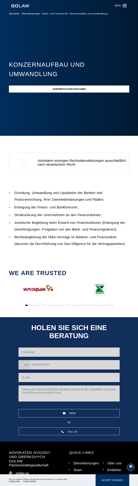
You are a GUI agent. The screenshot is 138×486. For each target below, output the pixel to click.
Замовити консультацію (69, 89)
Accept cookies (112, 480)
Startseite (14, 13)
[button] (124, 271)
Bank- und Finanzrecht (55, 13)
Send (72, 413)
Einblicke (114, 470)
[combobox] (24, 364)
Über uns (114, 463)
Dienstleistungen (31, 13)
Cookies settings (29, 481)
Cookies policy (14, 481)
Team (77, 470)
